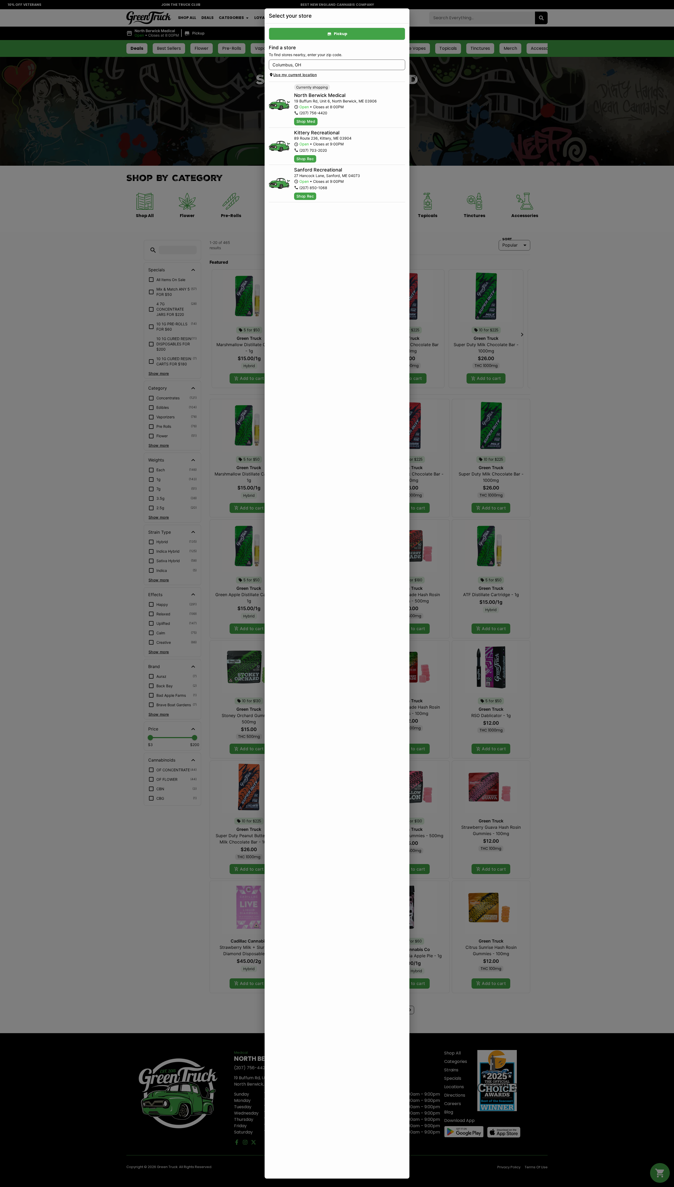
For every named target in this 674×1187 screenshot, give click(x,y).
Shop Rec (305, 158)
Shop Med (305, 121)
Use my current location (295, 74)
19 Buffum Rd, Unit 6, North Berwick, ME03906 (335, 101)
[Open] (401, 65)
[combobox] (332, 64)
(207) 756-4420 (313, 113)
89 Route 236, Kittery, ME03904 (322, 138)
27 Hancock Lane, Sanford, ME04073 (327, 175)
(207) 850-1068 (313, 187)
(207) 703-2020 (313, 150)
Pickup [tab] (340, 33)
